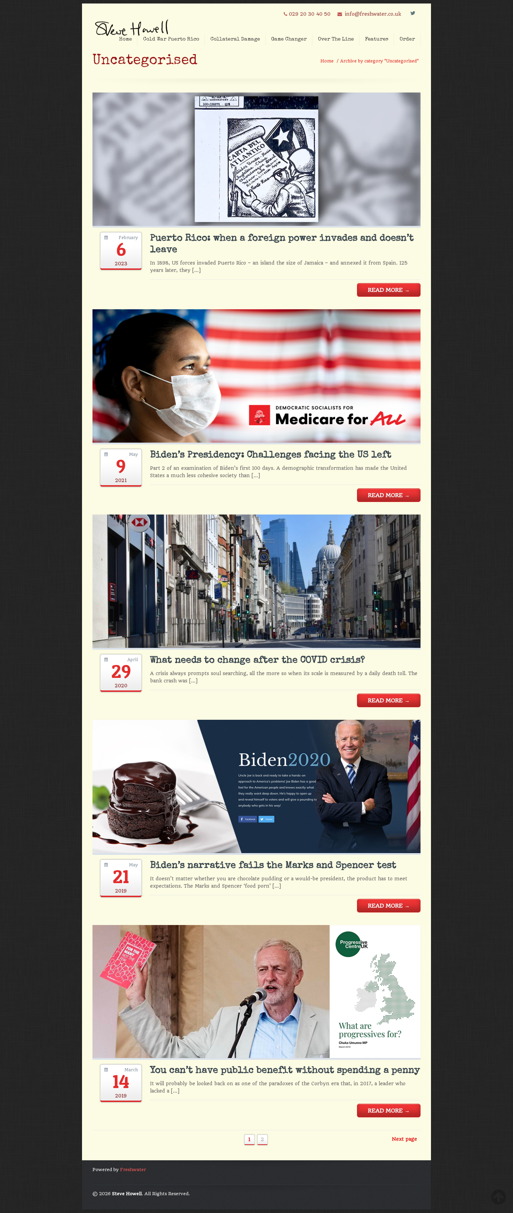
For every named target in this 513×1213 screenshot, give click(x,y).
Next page (404, 1139)
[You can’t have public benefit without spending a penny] (256, 1056)
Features (376, 39)
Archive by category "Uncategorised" (379, 61)
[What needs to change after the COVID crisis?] (256, 646)
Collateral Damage (235, 39)
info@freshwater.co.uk (373, 14)
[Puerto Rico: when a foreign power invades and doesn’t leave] (256, 224)
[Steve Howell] (132, 25)
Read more (389, 290)
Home (125, 39)
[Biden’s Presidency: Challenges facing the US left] (256, 441)
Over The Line (336, 39)
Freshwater (133, 1169)
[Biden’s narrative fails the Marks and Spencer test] (256, 851)
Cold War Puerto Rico (171, 39)
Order (407, 39)
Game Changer (289, 39)
